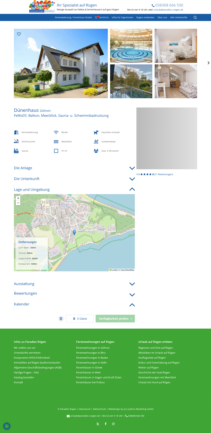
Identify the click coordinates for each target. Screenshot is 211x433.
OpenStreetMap (127, 270)
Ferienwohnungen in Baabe (92, 357)
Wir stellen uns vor (25, 347)
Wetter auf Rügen (148, 367)
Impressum (85, 409)
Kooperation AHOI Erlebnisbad (32, 357)
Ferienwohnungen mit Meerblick (157, 377)
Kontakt (18, 382)
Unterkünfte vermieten (27, 352)
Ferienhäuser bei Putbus (90, 382)
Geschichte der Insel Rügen (154, 372)
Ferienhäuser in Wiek (88, 372)
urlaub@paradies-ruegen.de (168, 9)
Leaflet (114, 270)
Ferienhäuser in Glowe (89, 367)
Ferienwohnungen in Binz (91, 352)
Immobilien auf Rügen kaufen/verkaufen (37, 362)
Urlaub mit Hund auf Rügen (154, 382)
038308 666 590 (168, 5)
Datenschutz (99, 409)
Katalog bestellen (24, 377)
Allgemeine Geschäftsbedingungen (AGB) (37, 367)
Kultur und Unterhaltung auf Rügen (159, 362)
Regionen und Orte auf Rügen (155, 347)
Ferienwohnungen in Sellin (91, 362)
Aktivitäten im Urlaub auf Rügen (156, 352)
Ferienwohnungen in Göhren (93, 347)
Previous (3, 63)
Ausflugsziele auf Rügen (152, 357)
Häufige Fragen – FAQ (26, 372)
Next (208, 63)
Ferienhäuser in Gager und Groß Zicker (99, 377)
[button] (74, 232)
